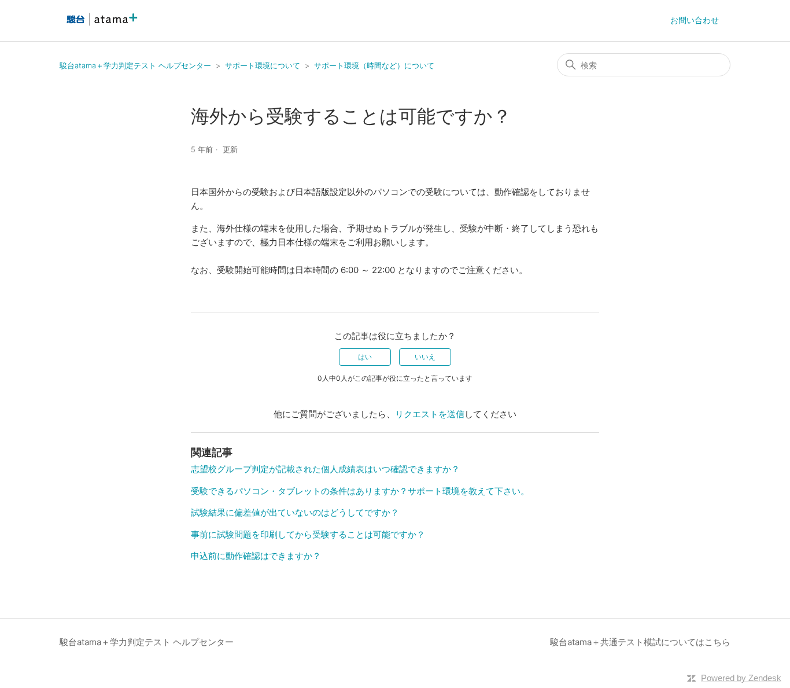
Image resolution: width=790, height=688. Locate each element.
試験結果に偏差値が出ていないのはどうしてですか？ (295, 512)
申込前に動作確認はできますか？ (256, 555)
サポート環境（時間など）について (374, 65)
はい (365, 356)
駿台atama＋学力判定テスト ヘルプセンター (135, 65)
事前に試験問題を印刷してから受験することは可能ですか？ (308, 534)
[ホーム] (101, 26)
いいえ (425, 356)
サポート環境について (262, 65)
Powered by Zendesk (741, 678)
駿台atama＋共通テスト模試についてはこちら (640, 642)
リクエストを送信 (429, 414)
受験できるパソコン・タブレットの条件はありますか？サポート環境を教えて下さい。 (360, 490)
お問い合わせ (694, 20)
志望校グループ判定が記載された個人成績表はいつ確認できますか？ (325, 468)
